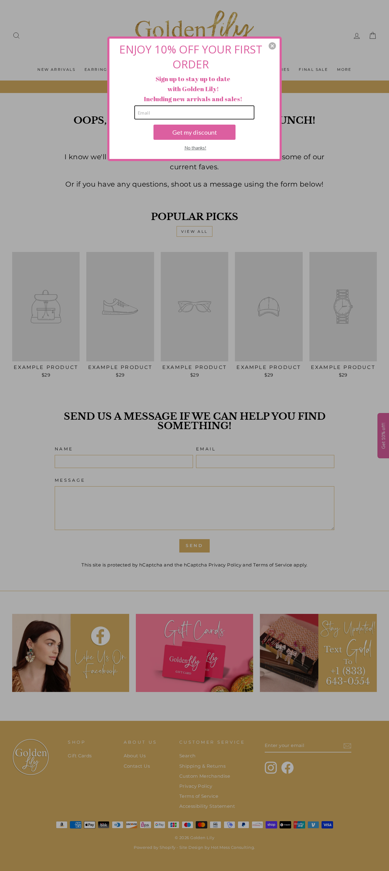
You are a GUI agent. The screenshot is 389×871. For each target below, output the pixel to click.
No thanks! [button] (195, 147)
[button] (272, 46)
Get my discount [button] (194, 132)
